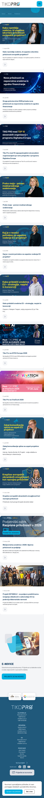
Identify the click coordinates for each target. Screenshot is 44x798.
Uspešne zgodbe (22, 756)
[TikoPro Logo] (11, 4)
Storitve (22, 754)
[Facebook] (20, 766)
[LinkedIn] (24, 766)
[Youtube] (29, 766)
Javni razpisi (22, 750)
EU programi (22, 752)
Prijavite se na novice (14, 676)
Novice (22, 757)
